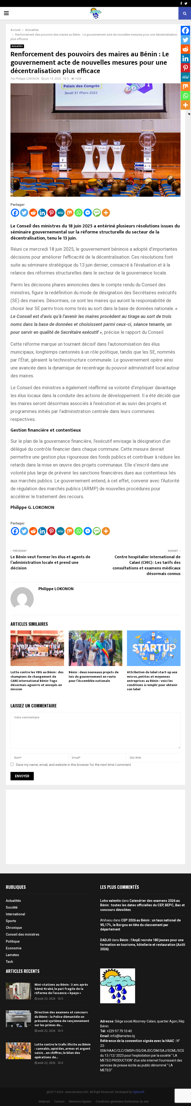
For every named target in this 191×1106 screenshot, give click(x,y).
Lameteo (12, 955)
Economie (13, 948)
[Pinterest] (51, 213)
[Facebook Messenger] (88, 213)
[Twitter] (24, 213)
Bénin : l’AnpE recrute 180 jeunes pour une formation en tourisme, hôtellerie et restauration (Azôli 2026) (142, 944)
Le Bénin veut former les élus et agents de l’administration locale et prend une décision (50, 563)
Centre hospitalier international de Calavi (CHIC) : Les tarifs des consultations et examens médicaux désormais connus (147, 565)
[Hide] (189, 114)
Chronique (14, 928)
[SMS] (97, 213)
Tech (9, 962)
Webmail (44, 1101)
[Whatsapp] (79, 213)
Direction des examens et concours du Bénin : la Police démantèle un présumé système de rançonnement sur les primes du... (61, 1019)
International (15, 914)
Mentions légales (80, 1101)
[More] (106, 213)
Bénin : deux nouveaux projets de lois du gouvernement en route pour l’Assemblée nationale (94, 676)
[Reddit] (33, 213)
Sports (11, 921)
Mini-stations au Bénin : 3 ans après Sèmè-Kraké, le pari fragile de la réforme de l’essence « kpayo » (61, 989)
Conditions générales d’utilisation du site (122, 1101)
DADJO (105, 940)
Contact (59, 1101)
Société (11, 907)
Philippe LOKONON (27, 78)
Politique (13, 941)
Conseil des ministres (22, 934)
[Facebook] (15, 213)
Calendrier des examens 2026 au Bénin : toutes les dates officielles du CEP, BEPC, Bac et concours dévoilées (142, 905)
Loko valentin (110, 901)
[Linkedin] (42, 213)
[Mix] (69, 213)
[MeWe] (60, 213)
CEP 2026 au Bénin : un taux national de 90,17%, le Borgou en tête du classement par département (140, 924)
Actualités (17, 46)
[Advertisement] (95, 826)
